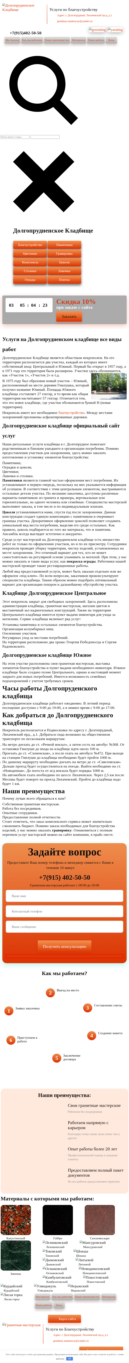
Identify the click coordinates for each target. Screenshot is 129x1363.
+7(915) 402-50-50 (64, 877)
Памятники (64, 245)
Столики (30, 271)
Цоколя (64, 262)
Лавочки (64, 271)
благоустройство (71, 413)
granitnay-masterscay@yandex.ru (75, 21)
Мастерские (12, 40)
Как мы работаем (32, 40)
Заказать (69, 316)
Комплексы (30, 262)
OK (69, 1358)
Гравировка (64, 253)
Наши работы (96, 40)
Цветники (30, 253)
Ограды (30, 279)
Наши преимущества (57, 40)
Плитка (64, 279)
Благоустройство (30, 245)
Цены (111, 40)
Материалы (78, 40)
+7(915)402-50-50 (25, 33)
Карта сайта (67, 1319)
